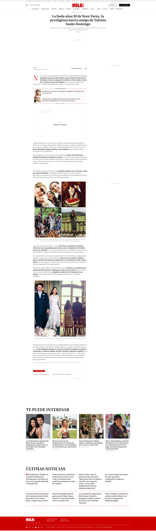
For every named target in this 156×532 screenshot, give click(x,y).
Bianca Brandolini (41, 374)
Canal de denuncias (104, 527)
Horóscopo (119, 9)
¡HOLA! (35, 67)
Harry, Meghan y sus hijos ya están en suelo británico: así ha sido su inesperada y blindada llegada (116, 497)
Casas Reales (45, 9)
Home (74, 12)
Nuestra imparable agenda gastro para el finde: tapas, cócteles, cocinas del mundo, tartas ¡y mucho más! (63, 497)
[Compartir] (85, 68)
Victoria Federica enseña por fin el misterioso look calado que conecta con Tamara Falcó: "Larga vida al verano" (37, 497)
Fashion (54, 9)
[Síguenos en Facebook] (30, 527)
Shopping (85, 9)
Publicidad (50, 521)
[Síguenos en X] (33, 527)
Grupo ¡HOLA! (65, 521)
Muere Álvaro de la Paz (38, 0)
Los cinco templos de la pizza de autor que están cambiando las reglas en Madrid (116, 477)
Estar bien (76, 9)
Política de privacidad (84, 527)
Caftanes (81, 0)
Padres (112, 9)
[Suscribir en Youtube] (39, 527)
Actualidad (35, 9)
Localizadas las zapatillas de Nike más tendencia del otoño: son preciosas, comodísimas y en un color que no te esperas (61, 100)
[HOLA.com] (78, 5)
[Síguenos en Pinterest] (42, 527)
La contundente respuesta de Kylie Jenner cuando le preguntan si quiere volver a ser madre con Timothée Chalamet (37, 445)
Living (92, 9)
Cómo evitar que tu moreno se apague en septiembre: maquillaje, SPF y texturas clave (63, 92)
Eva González (61, 0)
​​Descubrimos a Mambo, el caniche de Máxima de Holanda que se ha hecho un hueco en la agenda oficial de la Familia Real (37, 479)
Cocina (68, 9)
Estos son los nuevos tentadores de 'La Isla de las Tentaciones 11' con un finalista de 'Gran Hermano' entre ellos (64, 444)
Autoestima (67, 0)
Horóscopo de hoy (124, 0)
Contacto (63, 519)
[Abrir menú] (27, 5)
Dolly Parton (54, 0)
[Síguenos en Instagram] (27, 527)
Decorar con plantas (105, 0)
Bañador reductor (88, 0)
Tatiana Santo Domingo (61, 374)
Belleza (61, 9)
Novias (105, 9)
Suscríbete (125, 5)
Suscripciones (51, 519)
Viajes (98, 9)
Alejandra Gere (96, 0)
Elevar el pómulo (74, 0)
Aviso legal (50, 527)
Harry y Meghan (47, 0)
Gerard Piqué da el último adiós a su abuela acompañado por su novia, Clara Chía (91, 443)
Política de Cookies (65, 527)
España (112, 5)
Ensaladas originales (114, 0)
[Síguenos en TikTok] (36, 527)
